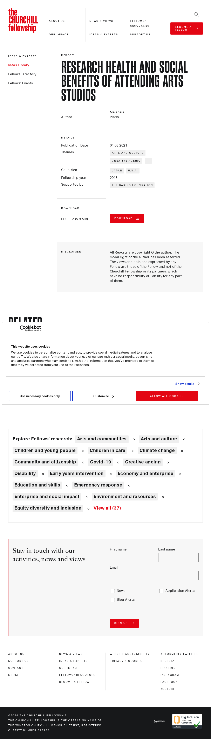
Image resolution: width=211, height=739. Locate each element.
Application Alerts (180, 590)
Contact (15, 668)
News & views (101, 21)
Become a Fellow (74, 682)
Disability (25, 473)
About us (57, 21)
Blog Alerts (126, 599)
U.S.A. (133, 170)
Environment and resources (125, 496)
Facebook (169, 682)
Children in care (107, 450)
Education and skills (37, 485)
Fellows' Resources (77, 675)
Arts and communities (102, 439)
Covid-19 (100, 462)
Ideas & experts (103, 34)
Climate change (157, 450)
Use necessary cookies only (40, 396)
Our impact (59, 34)
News (121, 590)
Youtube (168, 689)
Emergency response (98, 485)
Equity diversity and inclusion (47, 508)
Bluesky (168, 661)
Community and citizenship (45, 462)
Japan (117, 170)
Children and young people (45, 450)
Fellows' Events (20, 83)
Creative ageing (126, 160)
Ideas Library (18, 65)
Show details (184, 383)
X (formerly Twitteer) (180, 654)
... (148, 160)
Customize (101, 396)
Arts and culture (128, 153)
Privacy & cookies (126, 661)
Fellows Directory (22, 74)
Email (114, 567)
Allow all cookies (167, 396)
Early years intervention (77, 473)
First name (118, 549)
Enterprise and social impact (47, 496)
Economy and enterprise (145, 473)
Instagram (170, 675)
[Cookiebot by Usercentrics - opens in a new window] (23, 328)
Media (13, 675)
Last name (166, 549)
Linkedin (168, 668)
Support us (140, 34)
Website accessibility (130, 654)
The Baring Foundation (132, 185)
